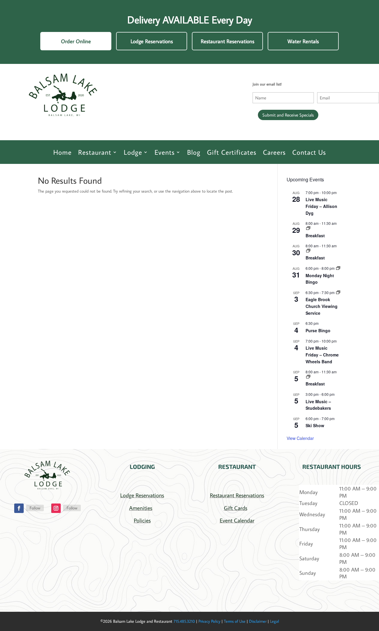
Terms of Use (234, 621)
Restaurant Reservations (227, 41)
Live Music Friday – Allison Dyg (321, 206)
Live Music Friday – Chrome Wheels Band (322, 354)
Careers (274, 152)
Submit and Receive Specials (288, 115)
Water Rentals (303, 41)
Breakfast (315, 235)
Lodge (133, 152)
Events (165, 152)
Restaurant (94, 152)
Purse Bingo (318, 330)
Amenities (140, 507)
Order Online (76, 41)
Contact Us (309, 152)
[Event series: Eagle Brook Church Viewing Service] (338, 292)
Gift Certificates (231, 152)
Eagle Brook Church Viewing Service (322, 306)
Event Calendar (237, 520)
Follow (35, 508)
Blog (193, 152)
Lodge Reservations (152, 41)
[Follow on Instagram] (56, 508)
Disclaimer (257, 621)
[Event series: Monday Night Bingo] (338, 268)
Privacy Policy (209, 621)
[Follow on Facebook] (19, 508)
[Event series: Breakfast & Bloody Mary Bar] (308, 228)
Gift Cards (235, 507)
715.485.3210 (184, 621)
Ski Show (315, 425)
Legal (274, 621)
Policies (142, 520)
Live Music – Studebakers (318, 404)
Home (62, 152)
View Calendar (300, 438)
